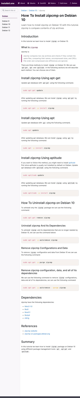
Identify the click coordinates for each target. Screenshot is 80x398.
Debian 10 (33, 10)
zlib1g (27, 318)
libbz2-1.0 (28, 306)
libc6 (26, 309)
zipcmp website (31, 331)
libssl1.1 (27, 312)
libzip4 (27, 315)
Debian (24, 10)
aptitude (72, 163)
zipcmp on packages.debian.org (37, 334)
